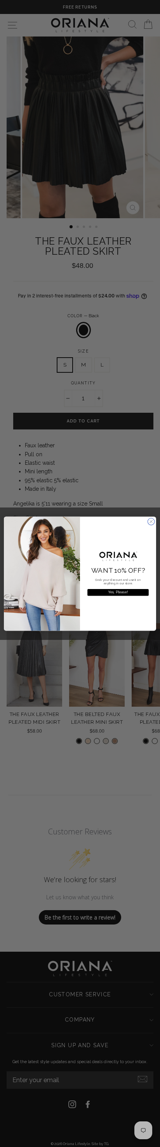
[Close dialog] (151, 521)
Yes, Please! (118, 592)
